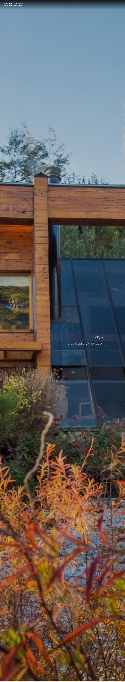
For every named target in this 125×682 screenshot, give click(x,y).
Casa (65, 3)
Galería (73, 3)
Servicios (82, 3)
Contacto (93, 3)
